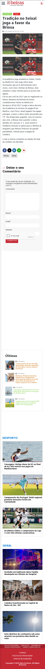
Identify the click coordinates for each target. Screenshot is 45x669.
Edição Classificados (12, 647)
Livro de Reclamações (22, 659)
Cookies (22, 653)
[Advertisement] (22, 279)
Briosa (6, 156)
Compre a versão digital (31, 647)
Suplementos (36, 645)
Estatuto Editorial (11, 645)
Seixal (14, 156)
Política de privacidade (22, 656)
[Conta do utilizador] (41, 3)
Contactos (25, 645)
